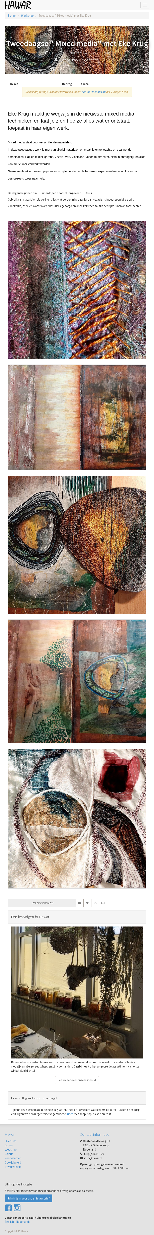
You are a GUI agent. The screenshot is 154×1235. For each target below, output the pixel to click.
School (12, 15)
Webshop (11, 1149)
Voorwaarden (13, 1158)
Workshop (27, 15)
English (9, 1222)
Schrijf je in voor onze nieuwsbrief (28, 1198)
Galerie (9, 1154)
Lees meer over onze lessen (76, 1080)
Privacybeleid (13, 1167)
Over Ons (10, 1141)
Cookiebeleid (13, 1162)
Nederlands (23, 1222)
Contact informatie (94, 1134)
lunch (69, 1114)
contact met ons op (94, 92)
